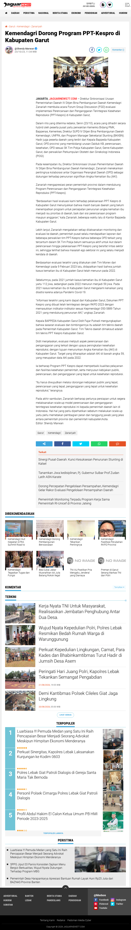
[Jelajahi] (127, 5)
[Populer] (109, 5)
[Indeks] (103, 5)
